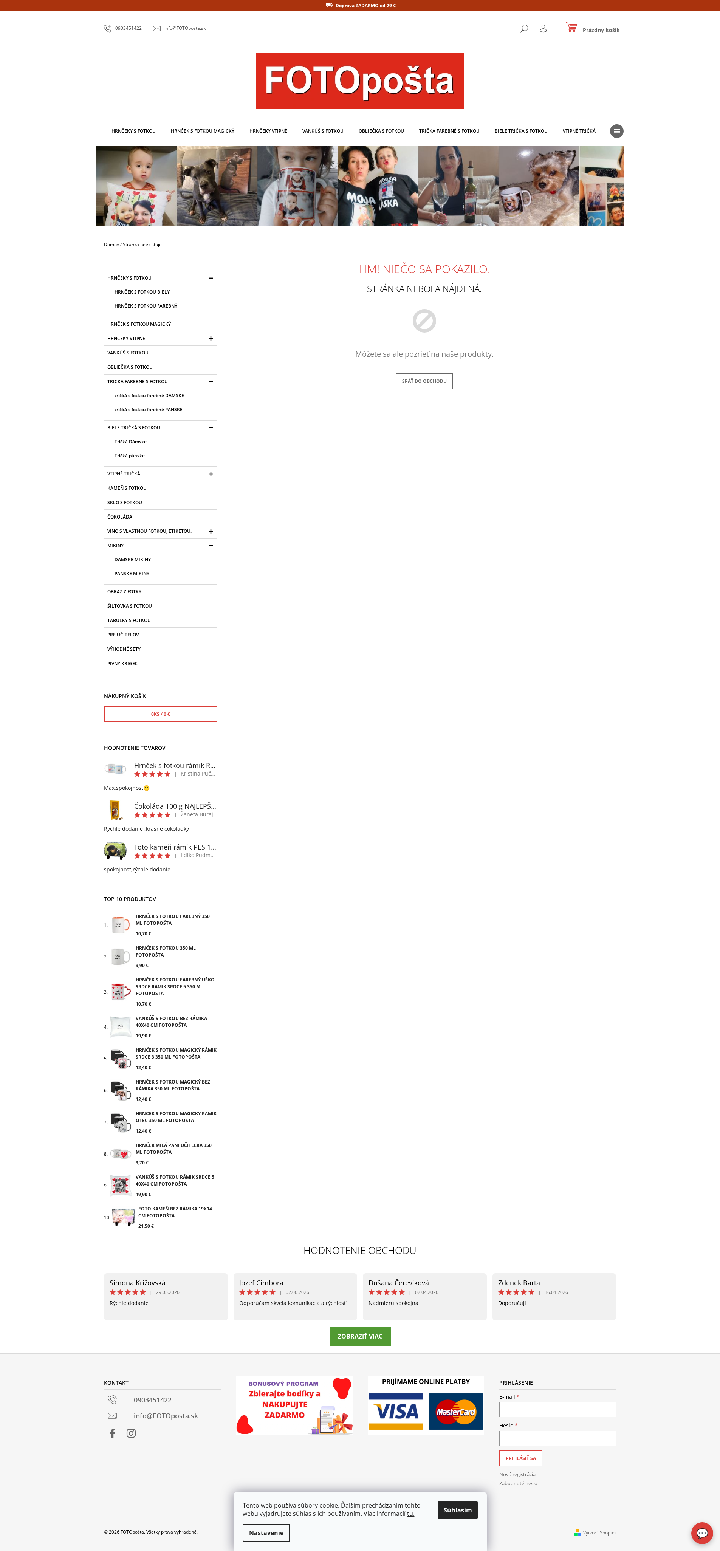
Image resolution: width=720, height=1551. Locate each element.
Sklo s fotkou (124, 502)
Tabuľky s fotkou (129, 620)
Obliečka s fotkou (130, 367)
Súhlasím (458, 1510)
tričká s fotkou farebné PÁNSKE (149, 409)
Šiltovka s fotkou (129, 606)
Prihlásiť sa (521, 1458)
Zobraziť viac (360, 1336)
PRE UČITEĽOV (123, 635)
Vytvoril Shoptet (599, 1532)
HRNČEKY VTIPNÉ (126, 338)
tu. (411, 1513)
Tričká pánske (130, 455)
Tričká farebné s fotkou (137, 381)
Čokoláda (119, 517)
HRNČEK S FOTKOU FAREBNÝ (146, 306)
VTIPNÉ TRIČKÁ (123, 474)
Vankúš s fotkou (128, 353)
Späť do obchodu (424, 381)
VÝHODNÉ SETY (124, 649)
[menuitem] (133, 131)
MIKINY (115, 545)
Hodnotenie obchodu (360, 1250)
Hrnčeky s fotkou (129, 278)
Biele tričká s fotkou (133, 427)
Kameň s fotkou (127, 488)
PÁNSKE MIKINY (132, 573)
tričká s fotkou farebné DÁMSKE (149, 395)
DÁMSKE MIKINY (133, 559)
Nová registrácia (517, 1474)
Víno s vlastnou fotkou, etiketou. (149, 531)
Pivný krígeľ (122, 663)
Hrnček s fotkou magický (139, 324)
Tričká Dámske (131, 441)
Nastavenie (266, 1533)
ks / (160, 714)
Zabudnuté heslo (518, 1483)
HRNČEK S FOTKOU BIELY (142, 292)
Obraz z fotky (124, 591)
